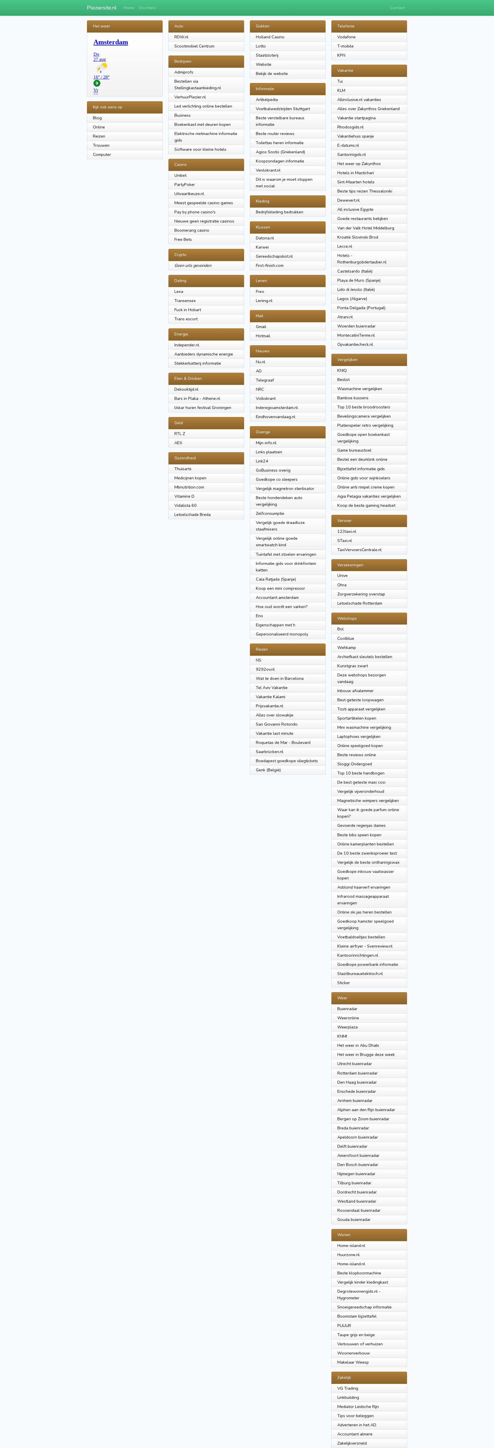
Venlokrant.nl (268, 170)
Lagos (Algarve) (352, 298)
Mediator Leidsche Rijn (358, 1406)
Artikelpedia (267, 99)
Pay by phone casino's (195, 212)
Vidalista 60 (185, 505)
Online (99, 127)
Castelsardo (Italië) (355, 271)
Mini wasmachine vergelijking (364, 727)
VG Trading (347, 1388)
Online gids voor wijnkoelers (363, 478)
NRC (260, 389)
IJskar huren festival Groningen (202, 407)
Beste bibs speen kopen (359, 835)
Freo (260, 291)
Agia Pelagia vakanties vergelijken (369, 496)
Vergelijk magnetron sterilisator (285, 488)
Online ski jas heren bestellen (364, 912)
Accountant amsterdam (277, 597)
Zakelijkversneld (352, 1443)
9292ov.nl (265, 669)
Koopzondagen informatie (280, 161)
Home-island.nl (351, 1245)
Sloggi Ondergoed (354, 764)
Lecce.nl (344, 246)
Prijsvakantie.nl (269, 706)
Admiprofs (183, 72)
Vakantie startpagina (356, 118)
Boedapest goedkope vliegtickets (287, 761)
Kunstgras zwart (352, 666)
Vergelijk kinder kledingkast (362, 1282)
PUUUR (344, 1325)
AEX (178, 443)
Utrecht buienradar (354, 1063)
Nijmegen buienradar (356, 1174)
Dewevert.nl (348, 200)
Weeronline (348, 1018)
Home (129, 8)
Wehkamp (346, 647)
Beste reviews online (356, 755)
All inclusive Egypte (355, 209)
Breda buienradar (353, 1128)
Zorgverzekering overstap (361, 594)
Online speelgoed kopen (360, 745)
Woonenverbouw (353, 1353)
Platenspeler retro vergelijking (365, 425)
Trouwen (101, 145)
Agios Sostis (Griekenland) (280, 152)
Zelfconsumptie (270, 513)
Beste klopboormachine (359, 1273)
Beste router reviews (275, 133)
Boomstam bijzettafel (357, 1316)
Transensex (185, 300)
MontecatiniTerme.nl (356, 335)
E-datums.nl (348, 145)
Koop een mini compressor (280, 588)
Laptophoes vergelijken (359, 736)
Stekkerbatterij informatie (197, 363)
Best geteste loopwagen (360, 700)
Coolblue (345, 638)
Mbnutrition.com (189, 487)
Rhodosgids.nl (350, 127)
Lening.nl (264, 300)
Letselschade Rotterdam (359, 603)
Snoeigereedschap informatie (364, 1307)
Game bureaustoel (354, 450)
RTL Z (179, 433)
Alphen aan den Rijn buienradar (366, 1110)
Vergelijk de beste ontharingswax (368, 862)
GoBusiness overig (273, 470)
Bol (340, 629)
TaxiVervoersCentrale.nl (359, 550)
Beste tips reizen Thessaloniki (364, 191)
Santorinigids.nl (351, 154)
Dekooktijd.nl (186, 389)
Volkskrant (266, 398)
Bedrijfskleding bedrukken (279, 212)
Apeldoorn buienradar (357, 1137)
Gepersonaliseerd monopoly (282, 634)
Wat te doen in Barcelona (280, 678)
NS (258, 660)
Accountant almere (355, 1434)
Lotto (261, 46)
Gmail (261, 326)
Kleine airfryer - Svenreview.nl (365, 946)
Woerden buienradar (356, 326)
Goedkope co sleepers (277, 479)
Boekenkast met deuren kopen (202, 124)
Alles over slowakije (274, 715)
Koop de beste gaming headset (366, 505)
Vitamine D (184, 496)
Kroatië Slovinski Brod (357, 237)
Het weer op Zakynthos (359, 163)
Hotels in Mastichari (355, 173)
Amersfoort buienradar (358, 1155)
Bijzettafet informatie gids (361, 469)
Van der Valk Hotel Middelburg (365, 228)
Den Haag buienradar (357, 1082)
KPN (341, 55)
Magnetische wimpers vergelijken (368, 800)
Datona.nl (265, 238)
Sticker (343, 983)
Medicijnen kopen (190, 478)
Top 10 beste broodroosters (363, 407)
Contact (397, 8)
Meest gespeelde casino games (203, 203)
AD (259, 371)
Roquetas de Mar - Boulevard (283, 742)
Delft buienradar (352, 1146)
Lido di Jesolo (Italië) (356, 289)
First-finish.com (270, 265)
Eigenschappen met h (275, 625)
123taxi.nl (346, 531)
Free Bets (183, 239)
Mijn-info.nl (266, 443)
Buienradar (347, 1009)
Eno (259, 616)
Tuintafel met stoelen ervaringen (286, 554)
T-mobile (345, 46)
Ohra (341, 585)
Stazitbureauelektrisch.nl (360, 973)
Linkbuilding (348, 1397)
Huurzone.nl (348, 1255)
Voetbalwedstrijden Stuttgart (283, 109)
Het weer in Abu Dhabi (358, 1045)
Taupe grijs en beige (356, 1335)
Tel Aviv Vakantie (272, 687)
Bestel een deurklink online (362, 459)
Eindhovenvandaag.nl (275, 417)
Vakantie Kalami (270, 697)
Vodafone (346, 37)
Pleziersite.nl (102, 7)
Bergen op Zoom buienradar (363, 1119)
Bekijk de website (272, 73)
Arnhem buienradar (355, 1100)
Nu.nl (260, 362)
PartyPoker (184, 184)
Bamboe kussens (352, 398)
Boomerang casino (191, 230)
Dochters (147, 8)
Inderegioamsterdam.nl (277, 407)
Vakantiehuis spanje (355, 136)
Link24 (262, 461)
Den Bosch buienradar (357, 1164)
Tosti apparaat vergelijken (361, 709)
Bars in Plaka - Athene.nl (197, 398)
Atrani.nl (345, 317)
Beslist (343, 379)
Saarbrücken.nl (269, 751)
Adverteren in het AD (356, 1425)
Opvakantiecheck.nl (355, 344)
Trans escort (186, 319)
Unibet (180, 175)
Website (263, 64)
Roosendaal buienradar (359, 1210)
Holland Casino (270, 37)
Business (182, 115)
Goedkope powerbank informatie (367, 964)
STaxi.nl (344, 540)
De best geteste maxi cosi (361, 782)
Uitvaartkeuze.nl (189, 193)
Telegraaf (265, 380)
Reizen (99, 136)
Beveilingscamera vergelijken (364, 416)
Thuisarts (183, 469)
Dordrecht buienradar (357, 1192)
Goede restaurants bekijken (362, 218)
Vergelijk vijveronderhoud (360, 791)
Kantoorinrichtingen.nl (357, 955)
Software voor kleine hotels (200, 149)
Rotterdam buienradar (357, 1073)
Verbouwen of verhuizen (360, 1344)
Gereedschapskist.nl (274, 256)
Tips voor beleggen (355, 1416)
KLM (341, 90)
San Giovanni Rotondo (277, 724)
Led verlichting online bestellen (203, 106)
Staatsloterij (267, 55)
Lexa (178, 291)
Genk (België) (268, 770)
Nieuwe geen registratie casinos (204, 221)
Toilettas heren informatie (280, 143)
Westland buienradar (356, 1201)
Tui (340, 81)
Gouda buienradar (353, 1219)
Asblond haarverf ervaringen (363, 887)
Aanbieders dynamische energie (203, 354)
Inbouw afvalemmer (355, 691)
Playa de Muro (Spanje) (359, 280)
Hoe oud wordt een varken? (282, 606)
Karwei (262, 247)
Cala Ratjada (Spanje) (276, 579)
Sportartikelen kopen (356, 718)
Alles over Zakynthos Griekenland (368, 109)
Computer (102, 154)
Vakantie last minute (274, 733)
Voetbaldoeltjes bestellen (361, 937)
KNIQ (342, 370)
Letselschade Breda (192, 514)
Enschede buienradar (356, 1091)
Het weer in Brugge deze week (366, 1054)
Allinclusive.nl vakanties (359, 99)
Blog (97, 118)
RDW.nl (181, 37)
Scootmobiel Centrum (194, 46)
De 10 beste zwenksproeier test (367, 853)
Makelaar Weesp (353, 1362)
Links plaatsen (269, 452)
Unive (342, 575)
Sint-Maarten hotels (356, 182)
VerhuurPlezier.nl (190, 97)
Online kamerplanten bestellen (365, 844)
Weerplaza (347, 1027)
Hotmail (263, 336)
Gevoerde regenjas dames (361, 825)
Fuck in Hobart (187, 310)
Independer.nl (186, 345)
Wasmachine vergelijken (359, 389)
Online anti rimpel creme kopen (366, 487)
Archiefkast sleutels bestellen (364, 657)
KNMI (342, 1036)
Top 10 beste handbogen (361, 773)
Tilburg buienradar (354, 1183)
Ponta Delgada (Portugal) (361, 308)
